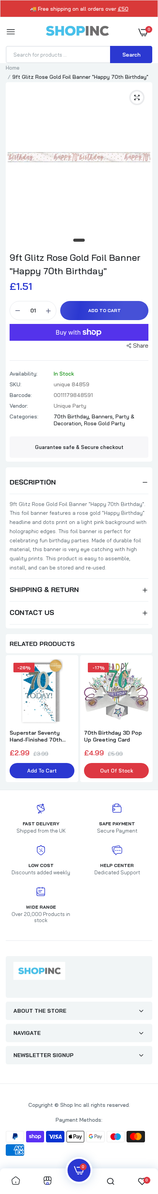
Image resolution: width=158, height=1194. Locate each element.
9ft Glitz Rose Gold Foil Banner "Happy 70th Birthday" (75, 264)
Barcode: (21, 395)
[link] (16, 1181)
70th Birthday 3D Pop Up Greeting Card (113, 736)
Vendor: (19, 405)
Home (13, 67)
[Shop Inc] (77, 32)
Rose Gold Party (104, 423)
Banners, (103, 416)
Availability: (24, 373)
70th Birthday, (73, 416)
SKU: (15, 384)
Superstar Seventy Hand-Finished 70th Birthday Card (36, 736)
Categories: (24, 416)
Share (140, 345)
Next (142, 719)
